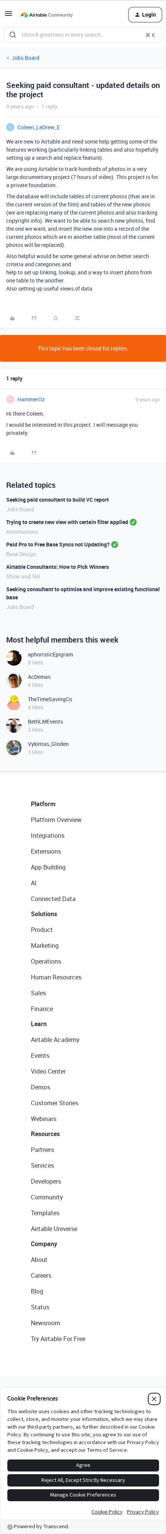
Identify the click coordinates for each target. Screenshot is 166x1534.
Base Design (21, 554)
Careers (41, 1275)
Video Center (48, 1071)
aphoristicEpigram (50, 654)
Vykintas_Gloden (48, 744)
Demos (40, 1087)
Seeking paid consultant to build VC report (57, 499)
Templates (45, 1213)
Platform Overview (56, 819)
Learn (39, 1024)
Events (40, 1055)
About (39, 1259)
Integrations (47, 835)
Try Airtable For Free (58, 1338)
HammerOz (31, 399)
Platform (43, 804)
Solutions (44, 914)
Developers (46, 1181)
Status (40, 1307)
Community (47, 1197)
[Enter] (13, 34)
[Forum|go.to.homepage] (46, 14)
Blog (37, 1291)
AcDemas (39, 676)
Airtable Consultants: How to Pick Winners (57, 566)
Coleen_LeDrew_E (38, 127)
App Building (48, 867)
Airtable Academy (55, 1039)
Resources (45, 1134)
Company (44, 1244)
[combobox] (83, 34)
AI (34, 883)
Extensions (46, 851)
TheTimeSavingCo (50, 699)
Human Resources (56, 977)
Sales (38, 993)
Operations (46, 961)
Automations (22, 531)
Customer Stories (54, 1103)
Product (42, 929)
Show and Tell (23, 576)
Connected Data (53, 899)
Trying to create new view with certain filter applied (67, 522)
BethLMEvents (45, 721)
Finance (42, 1009)
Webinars (43, 1119)
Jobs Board (25, 57)
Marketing (45, 945)
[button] (8, 16)
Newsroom (45, 1323)
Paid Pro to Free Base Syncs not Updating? (58, 544)
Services (42, 1165)
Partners (42, 1149)
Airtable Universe (54, 1228)
